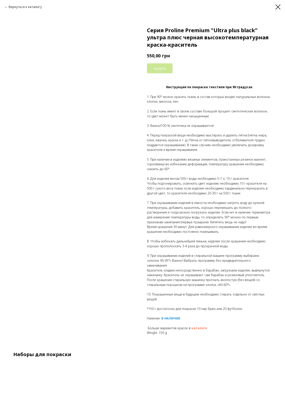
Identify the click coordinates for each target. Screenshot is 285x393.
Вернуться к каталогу (25, 7)
